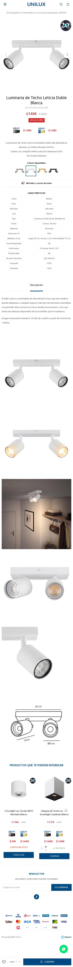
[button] (67, 54)
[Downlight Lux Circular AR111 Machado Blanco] (19, 790)
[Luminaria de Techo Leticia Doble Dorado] (42, 171)
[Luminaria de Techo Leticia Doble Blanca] (31, 171)
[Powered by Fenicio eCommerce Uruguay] (66, 937)
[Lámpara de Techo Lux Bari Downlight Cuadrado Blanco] (54, 790)
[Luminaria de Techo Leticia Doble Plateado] (20, 171)
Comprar (49, 962)
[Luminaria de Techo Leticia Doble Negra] (53, 171)
